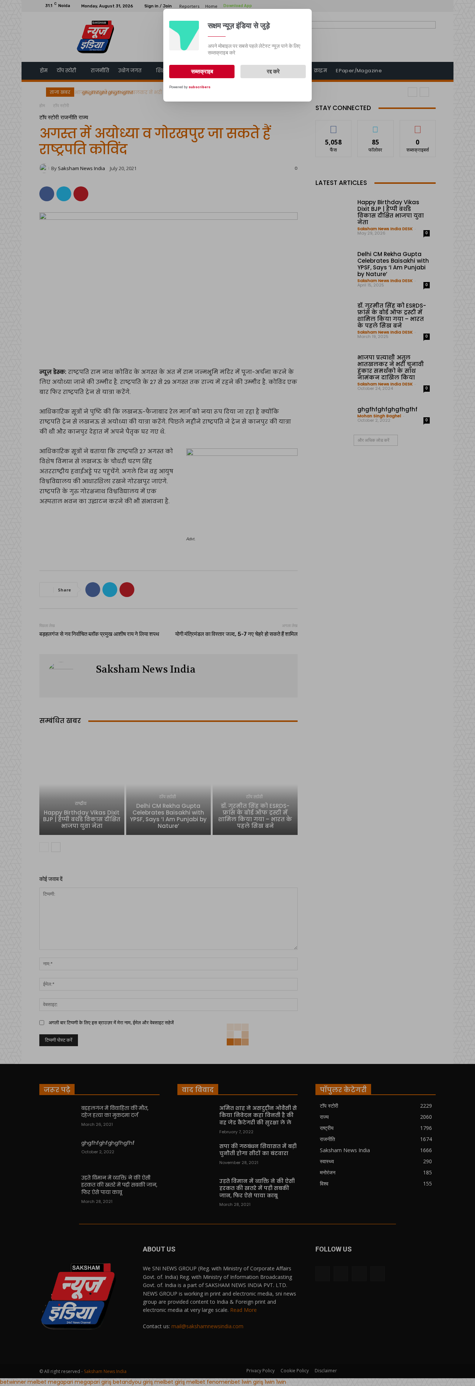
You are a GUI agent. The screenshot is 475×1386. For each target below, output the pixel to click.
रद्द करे (273, 71)
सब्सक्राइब (202, 71)
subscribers (199, 87)
